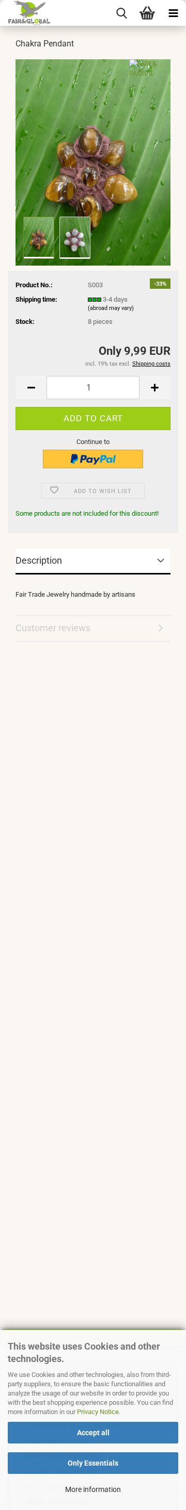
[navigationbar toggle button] (173, 13)
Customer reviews (53, 627)
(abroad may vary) (111, 308)
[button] (31, 387)
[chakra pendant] (93, 162)
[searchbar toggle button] (121, 13)
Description (39, 560)
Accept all (93, 1433)
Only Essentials (93, 1463)
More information (93, 1489)
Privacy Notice (98, 1412)
